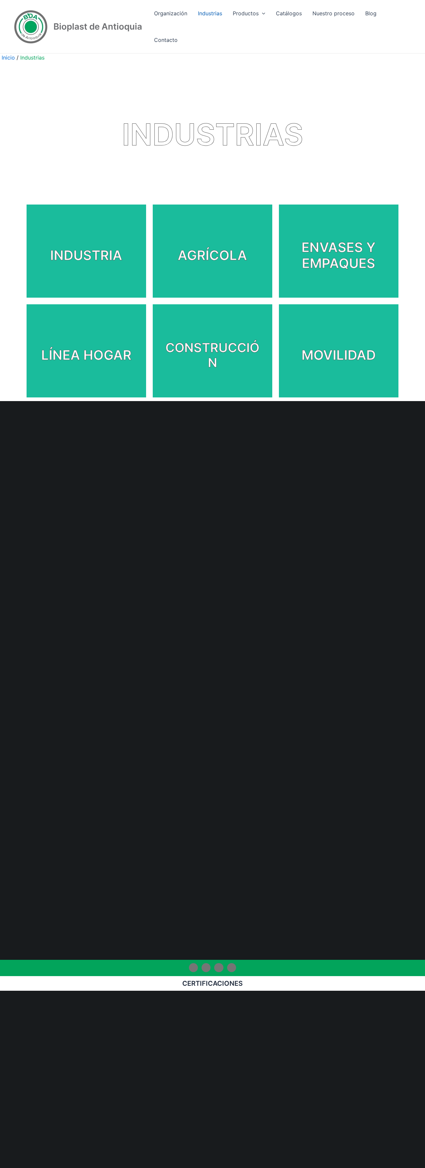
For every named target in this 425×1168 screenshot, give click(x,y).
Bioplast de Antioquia (97, 26)
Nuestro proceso (333, 13)
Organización (170, 13)
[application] (262, 13)
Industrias (210, 13)
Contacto (166, 40)
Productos (246, 13)
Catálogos (289, 13)
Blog (371, 13)
